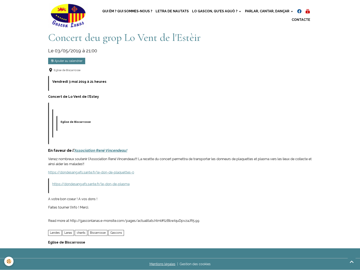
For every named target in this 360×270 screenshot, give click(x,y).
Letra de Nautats (172, 11)
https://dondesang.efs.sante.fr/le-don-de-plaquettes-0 (91, 172)
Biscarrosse (98, 232)
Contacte (301, 20)
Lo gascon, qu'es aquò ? (215, 11)
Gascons (116, 232)
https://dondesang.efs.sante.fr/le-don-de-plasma (91, 184)
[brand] (68, 15)
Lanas (68, 232)
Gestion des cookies (195, 264)
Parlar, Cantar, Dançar (267, 11)
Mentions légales (162, 264)
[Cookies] (9, 261)
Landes (55, 232)
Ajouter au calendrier (68, 61)
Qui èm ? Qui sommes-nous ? (127, 11)
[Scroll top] (351, 261)
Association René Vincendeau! (100, 150)
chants (81, 232)
